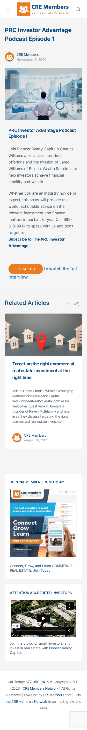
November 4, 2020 (31, 59)
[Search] (78, 9)
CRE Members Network (40, 688)
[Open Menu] (8, 9)
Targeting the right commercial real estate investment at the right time (43, 370)
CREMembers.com (57, 695)
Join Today (42, 570)
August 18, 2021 (36, 440)
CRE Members (27, 54)
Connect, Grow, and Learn (30, 566)
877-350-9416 (37, 682)
